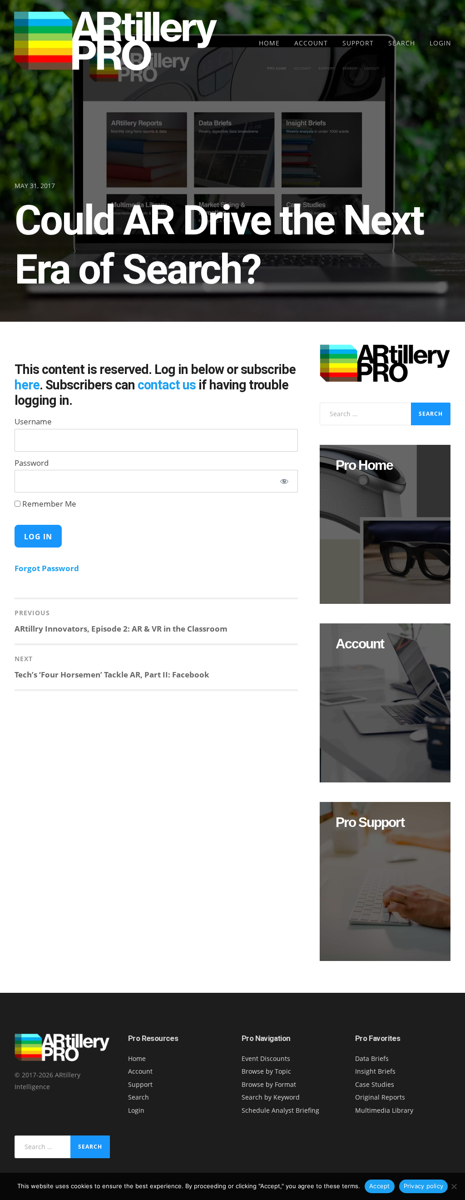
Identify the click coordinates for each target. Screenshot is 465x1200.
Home (269, 43)
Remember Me (48, 503)
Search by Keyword (271, 1097)
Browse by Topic (266, 1071)
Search (401, 43)
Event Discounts (266, 1058)
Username (33, 421)
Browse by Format (269, 1084)
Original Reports (380, 1097)
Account (311, 43)
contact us (167, 385)
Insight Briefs (375, 1071)
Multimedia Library (384, 1110)
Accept (379, 1186)
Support (358, 43)
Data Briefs (372, 1058)
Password (32, 463)
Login (440, 43)
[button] (385, 524)
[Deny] (453, 1186)
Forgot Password (47, 568)
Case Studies (374, 1084)
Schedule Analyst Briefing (280, 1110)
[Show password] (284, 481)
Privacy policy (424, 1186)
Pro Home (364, 465)
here (27, 385)
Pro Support (370, 822)
